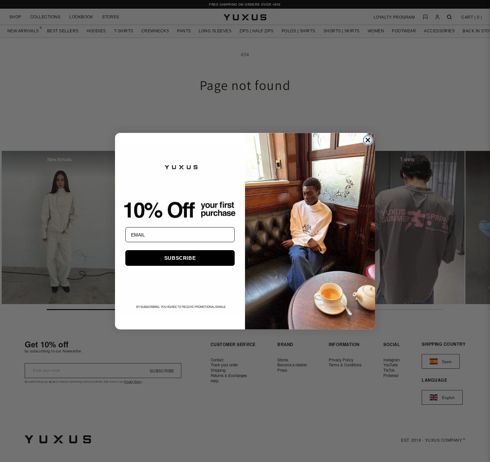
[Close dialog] (367, 140)
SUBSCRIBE (180, 258)
